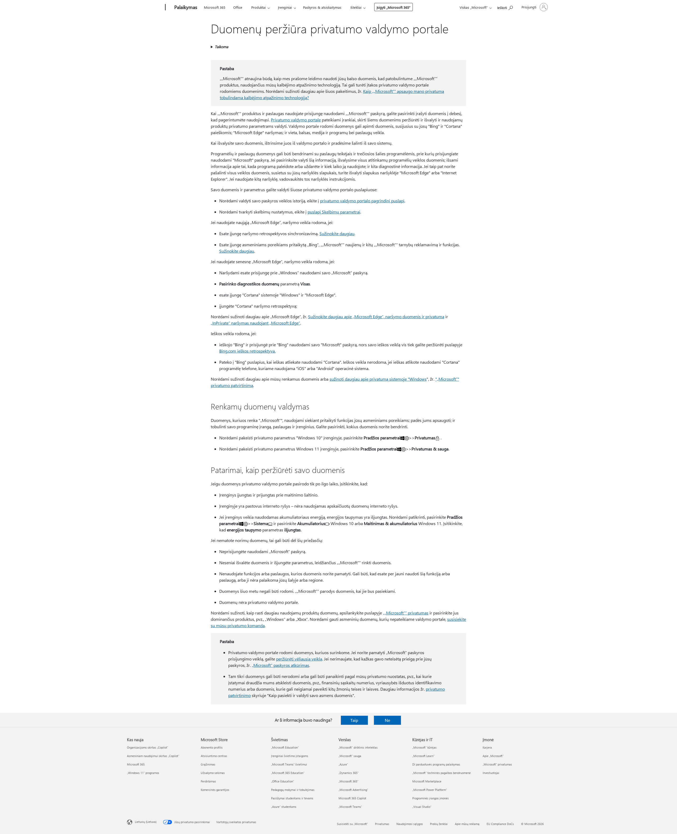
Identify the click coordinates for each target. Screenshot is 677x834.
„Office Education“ (282, 781)
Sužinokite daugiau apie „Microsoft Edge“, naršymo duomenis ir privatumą (376, 316)
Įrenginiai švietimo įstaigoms (289, 756)
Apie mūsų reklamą (467, 824)
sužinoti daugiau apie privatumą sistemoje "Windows (378, 379)
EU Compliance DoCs (500, 824)
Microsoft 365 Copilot (352, 798)
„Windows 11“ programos (143, 773)
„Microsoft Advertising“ (353, 790)
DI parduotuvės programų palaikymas (436, 764)
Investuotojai (491, 773)
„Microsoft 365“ (348, 781)
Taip (354, 720)
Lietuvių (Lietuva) (146, 822)
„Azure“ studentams (283, 807)
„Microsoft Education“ (285, 747)
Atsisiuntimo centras (214, 756)
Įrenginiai (285, 7)
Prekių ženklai (439, 824)
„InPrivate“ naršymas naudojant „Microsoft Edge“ (255, 323)
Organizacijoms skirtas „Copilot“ (147, 747)
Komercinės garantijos (215, 790)
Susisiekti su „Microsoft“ (352, 824)
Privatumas (382, 824)
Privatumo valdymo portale (296, 119)
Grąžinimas (208, 764)
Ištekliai (356, 7)
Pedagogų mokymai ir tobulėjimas (292, 790)
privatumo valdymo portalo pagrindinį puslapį (362, 200)
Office (237, 7)
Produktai (258, 7)
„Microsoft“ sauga (349, 756)
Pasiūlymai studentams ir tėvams (292, 798)
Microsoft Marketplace (426, 781)
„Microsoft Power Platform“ (429, 790)
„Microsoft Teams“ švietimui (289, 764)
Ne (387, 720)
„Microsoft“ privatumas (497, 764)
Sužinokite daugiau (336, 233)
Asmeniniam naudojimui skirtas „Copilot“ (153, 756)
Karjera (487, 747)
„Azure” (343, 764)
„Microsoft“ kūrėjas (424, 747)
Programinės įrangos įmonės (430, 798)
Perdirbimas (208, 781)
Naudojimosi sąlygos (409, 824)
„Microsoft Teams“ (350, 807)
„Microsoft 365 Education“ (287, 773)
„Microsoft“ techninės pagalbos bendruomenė (441, 773)
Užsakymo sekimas (213, 773)
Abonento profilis (212, 747)
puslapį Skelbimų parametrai (334, 212)
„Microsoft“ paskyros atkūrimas (280, 665)
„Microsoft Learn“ (423, 756)
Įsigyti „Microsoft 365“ (393, 7)
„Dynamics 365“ (348, 773)
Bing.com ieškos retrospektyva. (247, 351)
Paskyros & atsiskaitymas (322, 7)
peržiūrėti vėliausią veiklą (299, 659)
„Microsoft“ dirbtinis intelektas (358, 747)
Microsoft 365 (214, 7)
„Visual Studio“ (421, 807)
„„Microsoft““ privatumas (405, 613)
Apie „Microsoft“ (493, 756)
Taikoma (221, 46)
